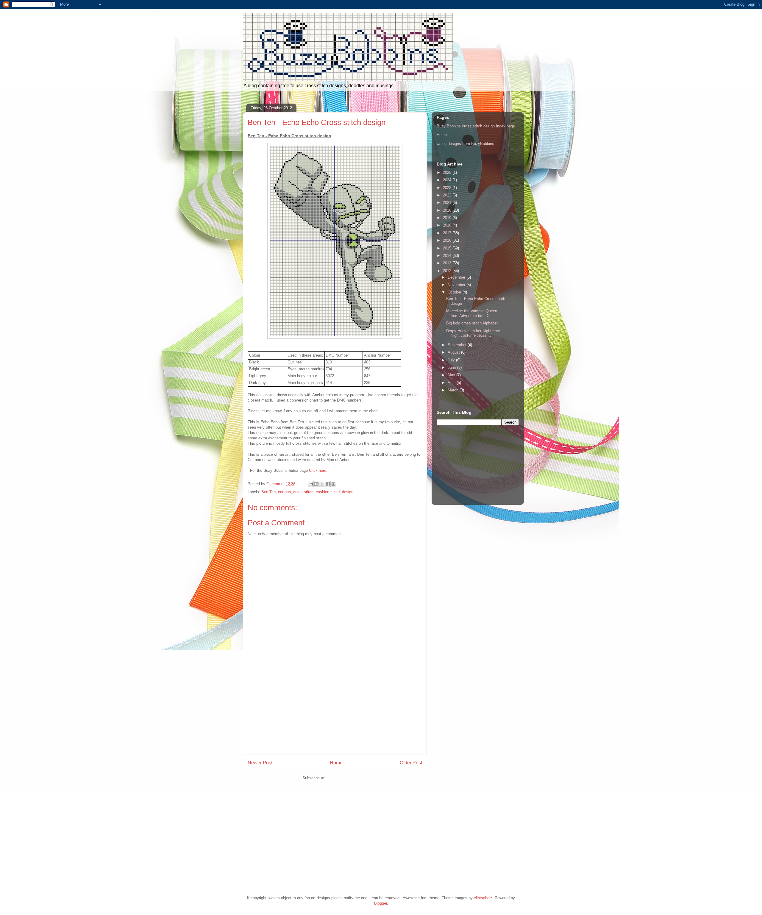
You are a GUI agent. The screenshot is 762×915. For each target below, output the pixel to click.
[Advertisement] (335, 713)
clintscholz (483, 898)
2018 (447, 225)
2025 (447, 172)
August (454, 352)
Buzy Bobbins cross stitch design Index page (476, 126)
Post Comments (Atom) (347, 778)
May (452, 375)
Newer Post (260, 762)
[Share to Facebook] (328, 484)
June (452, 367)
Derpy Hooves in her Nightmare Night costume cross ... (473, 333)
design (347, 492)
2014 (447, 255)
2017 (447, 233)
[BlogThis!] (316, 484)
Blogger (380, 903)
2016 (447, 240)
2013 (447, 263)
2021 (447, 202)
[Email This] (311, 484)
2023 (447, 187)
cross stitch (303, 492)
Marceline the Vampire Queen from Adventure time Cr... (471, 313)
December (457, 277)
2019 (447, 218)
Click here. (318, 470)
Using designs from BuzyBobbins (465, 143)
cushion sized (328, 492)
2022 (447, 195)
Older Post (411, 762)
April (452, 382)
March (454, 390)
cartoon (284, 492)
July (452, 360)
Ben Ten (268, 492)
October (455, 292)
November (457, 284)
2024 (447, 180)
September (458, 345)
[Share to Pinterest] (333, 484)
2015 (447, 248)
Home (336, 762)
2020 (447, 210)
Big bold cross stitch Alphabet (472, 323)
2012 (447, 270)
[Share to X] (322, 484)
